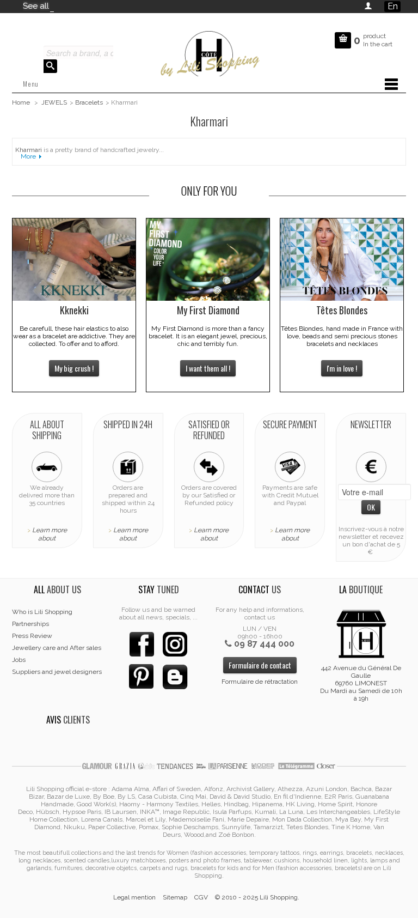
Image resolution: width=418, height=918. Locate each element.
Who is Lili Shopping (42, 612)
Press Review (32, 636)
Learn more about (49, 534)
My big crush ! (74, 368)
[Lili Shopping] (209, 52)
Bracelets (89, 102)
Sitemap (175, 897)
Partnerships (30, 624)
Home (21, 102)
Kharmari (28, 150)
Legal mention (134, 897)
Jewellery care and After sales (56, 648)
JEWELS (54, 102)
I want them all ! (208, 368)
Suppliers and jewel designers (57, 672)
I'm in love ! (342, 368)
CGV (201, 897)
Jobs (19, 660)
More (28, 156)
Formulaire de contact (260, 665)
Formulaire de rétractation (260, 681)
